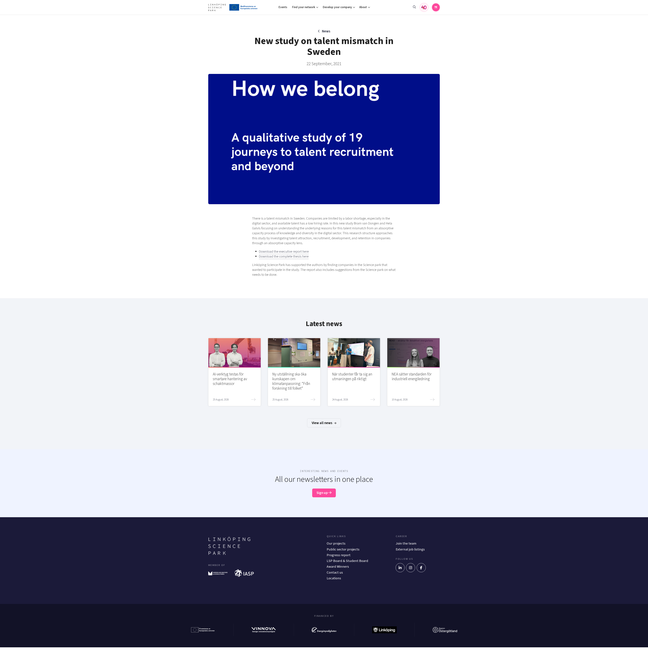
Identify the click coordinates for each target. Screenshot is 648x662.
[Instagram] (410, 567)
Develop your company (337, 7)
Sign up (322, 492)
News (326, 31)
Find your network (303, 7)
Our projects (336, 543)
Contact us (335, 572)
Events (282, 7)
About (363, 7)
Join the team (406, 543)
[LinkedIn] (400, 567)
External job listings (410, 549)
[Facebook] (421, 567)
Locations (334, 578)
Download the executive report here (284, 251)
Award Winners (338, 566)
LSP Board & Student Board (347, 560)
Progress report (338, 555)
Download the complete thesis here (284, 256)
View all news (322, 423)
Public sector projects (343, 549)
